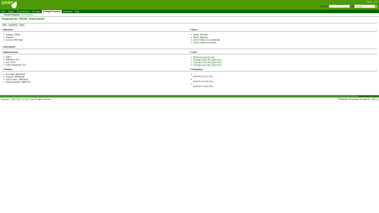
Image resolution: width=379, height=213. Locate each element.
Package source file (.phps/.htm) (207, 60)
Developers (68, 11)
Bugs (77, 11)
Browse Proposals (12, 15)
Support (11, 11)
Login (375, 2)
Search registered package (204, 42)
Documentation (23, 11)
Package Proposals (52, 11)
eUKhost (374, 99)
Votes (22, 25)
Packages (36, 11)
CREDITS (375, 96)
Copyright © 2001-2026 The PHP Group (17, 99)
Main (3, 11)
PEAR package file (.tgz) (204, 57)
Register (369, 2)
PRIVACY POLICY (364, 96)
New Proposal (27, 15)
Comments (13, 25)
